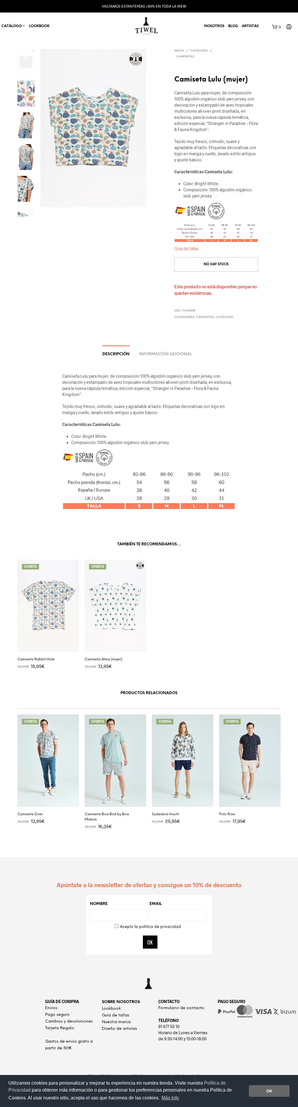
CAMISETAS (185, 56)
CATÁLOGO (11, 26)
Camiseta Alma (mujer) (103, 659)
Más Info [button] (170, 1097)
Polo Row (227, 814)
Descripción (116, 354)
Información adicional (165, 354)
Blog (233, 26)
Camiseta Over (30, 814)
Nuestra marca (116, 1022)
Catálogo (199, 50)
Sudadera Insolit (165, 814)
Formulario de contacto (181, 1008)
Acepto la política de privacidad (150, 927)
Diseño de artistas (119, 1029)
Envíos (51, 1008)
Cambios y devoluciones (69, 1021)
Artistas (250, 26)
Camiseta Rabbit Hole (36, 659)
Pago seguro (57, 1015)
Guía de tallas (186, 248)
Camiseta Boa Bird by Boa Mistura (107, 816)
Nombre (99, 904)
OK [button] (269, 1091)
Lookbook (39, 26)
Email (156, 904)
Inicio (179, 50)
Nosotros (214, 26)
